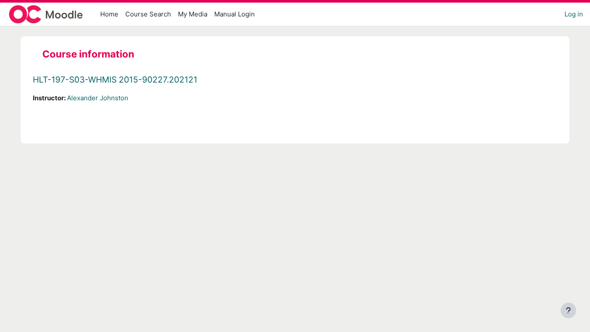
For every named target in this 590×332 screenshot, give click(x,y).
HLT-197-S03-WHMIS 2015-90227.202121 (115, 79)
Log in (574, 14)
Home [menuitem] (109, 14)
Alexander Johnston (97, 98)
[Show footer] (568, 310)
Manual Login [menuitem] (234, 14)
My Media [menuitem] (192, 14)
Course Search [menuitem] (148, 14)
